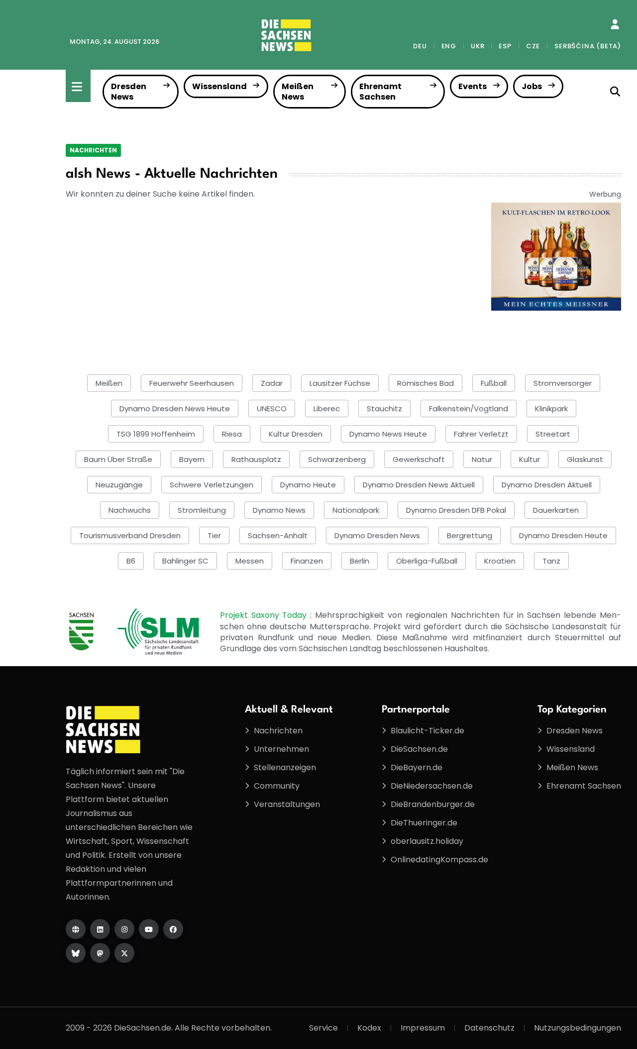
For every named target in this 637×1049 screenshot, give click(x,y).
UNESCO (272, 408)
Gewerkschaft (419, 459)
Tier (214, 535)
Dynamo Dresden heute (563, 535)
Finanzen (307, 561)
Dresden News (128, 92)
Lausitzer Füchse (340, 383)
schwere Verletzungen (211, 484)
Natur (482, 459)
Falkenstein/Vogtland (468, 408)
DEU (419, 46)
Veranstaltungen (287, 804)
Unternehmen (281, 749)
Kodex (369, 1028)
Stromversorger (562, 383)
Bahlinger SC (185, 561)
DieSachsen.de (419, 749)
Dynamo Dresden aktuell (547, 484)
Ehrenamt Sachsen (380, 92)
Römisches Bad (425, 383)
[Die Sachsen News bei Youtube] (149, 929)
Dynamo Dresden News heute (174, 408)
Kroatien (500, 561)
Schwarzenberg (337, 459)
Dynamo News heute (388, 434)
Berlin (359, 561)
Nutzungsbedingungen (577, 1028)
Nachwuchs (129, 510)
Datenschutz (489, 1028)
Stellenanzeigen (285, 767)
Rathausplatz (256, 459)
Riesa (232, 434)
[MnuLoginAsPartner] (615, 24)
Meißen (109, 383)
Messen (249, 561)
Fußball (494, 383)
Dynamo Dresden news (377, 535)
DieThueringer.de (424, 822)
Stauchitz (384, 408)
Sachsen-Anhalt (278, 535)
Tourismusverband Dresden (130, 535)
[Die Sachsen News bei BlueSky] (76, 953)
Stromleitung (202, 510)
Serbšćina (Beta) (587, 46)
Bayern (192, 459)
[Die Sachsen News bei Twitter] (124, 953)
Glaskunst (585, 459)
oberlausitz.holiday (427, 841)
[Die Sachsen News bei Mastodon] (100, 953)
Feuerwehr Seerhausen (191, 383)
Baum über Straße (118, 459)
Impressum (423, 1028)
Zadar (272, 383)
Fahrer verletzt (481, 434)
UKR (477, 46)
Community (277, 786)
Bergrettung (469, 535)
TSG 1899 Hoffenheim (155, 434)
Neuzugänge (119, 484)
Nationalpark (355, 510)
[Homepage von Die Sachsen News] (76, 929)
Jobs (532, 86)
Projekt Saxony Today (265, 615)
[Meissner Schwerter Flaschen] (556, 256)
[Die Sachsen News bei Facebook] (173, 929)
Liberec (327, 408)
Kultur (529, 459)
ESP (505, 46)
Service (323, 1028)
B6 (130, 561)
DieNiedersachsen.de (432, 786)
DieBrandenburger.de (433, 804)
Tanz (551, 561)
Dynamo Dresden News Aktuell (419, 484)
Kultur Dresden (295, 434)
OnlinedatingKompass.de (439, 859)
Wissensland (219, 86)
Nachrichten (93, 150)
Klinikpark (551, 408)
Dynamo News (279, 510)
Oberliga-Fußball (426, 561)
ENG (448, 46)
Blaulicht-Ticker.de (427, 730)
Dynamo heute (308, 484)
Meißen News (298, 92)
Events (472, 86)
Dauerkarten (556, 510)
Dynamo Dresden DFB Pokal (456, 510)
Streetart (552, 434)
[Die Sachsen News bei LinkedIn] (100, 929)
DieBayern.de (416, 767)
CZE (533, 46)
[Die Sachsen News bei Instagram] (124, 929)
